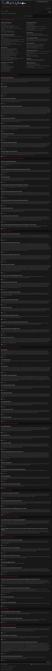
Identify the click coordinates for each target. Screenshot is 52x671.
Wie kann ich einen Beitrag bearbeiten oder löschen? (9, 49)
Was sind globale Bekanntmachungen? (7, 67)
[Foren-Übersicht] (17, 2)
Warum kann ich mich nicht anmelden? (7, 27)
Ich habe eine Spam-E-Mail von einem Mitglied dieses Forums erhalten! (37, 35)
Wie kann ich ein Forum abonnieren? (32, 55)
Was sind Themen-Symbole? (5, 71)
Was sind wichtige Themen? (5, 69)
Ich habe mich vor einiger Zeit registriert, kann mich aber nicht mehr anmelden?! (11, 29)
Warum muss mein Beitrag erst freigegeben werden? (9, 59)
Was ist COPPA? (3, 24)
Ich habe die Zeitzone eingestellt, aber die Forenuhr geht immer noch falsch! (12, 39)
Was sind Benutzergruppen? (31, 25)
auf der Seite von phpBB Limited (6, 630)
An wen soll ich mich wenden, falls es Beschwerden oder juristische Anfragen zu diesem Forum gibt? (38, 66)
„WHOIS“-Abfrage (30, 644)
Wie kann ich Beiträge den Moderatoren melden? (8, 57)
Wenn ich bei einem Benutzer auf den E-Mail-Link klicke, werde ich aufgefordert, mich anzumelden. (11, 45)
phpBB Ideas (3, 637)
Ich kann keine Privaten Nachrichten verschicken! (34, 33)
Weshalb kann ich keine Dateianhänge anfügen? (8, 55)
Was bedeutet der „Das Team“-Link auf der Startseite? (35, 30)
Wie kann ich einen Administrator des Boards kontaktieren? (36, 67)
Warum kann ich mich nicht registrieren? (7, 25)
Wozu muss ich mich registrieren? (6, 23)
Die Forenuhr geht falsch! (5, 38)
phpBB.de (44, 194)
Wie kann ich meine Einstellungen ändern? (7, 35)
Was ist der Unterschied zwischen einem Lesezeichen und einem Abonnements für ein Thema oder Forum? (39, 52)
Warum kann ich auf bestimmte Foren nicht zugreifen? (9, 54)
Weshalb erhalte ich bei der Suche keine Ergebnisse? (35, 45)
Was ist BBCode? (3, 63)
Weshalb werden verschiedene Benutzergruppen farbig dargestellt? (37, 28)
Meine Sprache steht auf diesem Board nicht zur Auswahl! (10, 40)
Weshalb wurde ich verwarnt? (5, 56)
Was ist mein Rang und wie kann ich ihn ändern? (8, 43)
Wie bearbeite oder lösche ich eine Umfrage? (8, 53)
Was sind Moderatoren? (30, 24)
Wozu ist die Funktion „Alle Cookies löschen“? (8, 32)
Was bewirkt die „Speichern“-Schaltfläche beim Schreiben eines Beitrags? (12, 58)
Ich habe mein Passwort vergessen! (6, 30)
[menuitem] (49, 8)
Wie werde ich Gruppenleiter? (31, 27)
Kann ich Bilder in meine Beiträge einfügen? (7, 66)
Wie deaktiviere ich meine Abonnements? (33, 56)
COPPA (9, 108)
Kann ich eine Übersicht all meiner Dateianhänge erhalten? (35, 60)
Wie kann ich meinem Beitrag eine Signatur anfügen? (9, 50)
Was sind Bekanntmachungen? (6, 68)
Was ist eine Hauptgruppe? (31, 29)
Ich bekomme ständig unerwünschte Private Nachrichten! (35, 34)
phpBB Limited (37, 194)
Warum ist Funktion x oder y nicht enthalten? (33, 64)
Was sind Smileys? (4, 65)
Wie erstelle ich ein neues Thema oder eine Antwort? (9, 48)
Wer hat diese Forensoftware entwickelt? (33, 63)
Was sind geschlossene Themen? (6, 70)
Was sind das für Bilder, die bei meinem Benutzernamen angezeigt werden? (12, 41)
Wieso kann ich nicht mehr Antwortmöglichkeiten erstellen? (10, 52)
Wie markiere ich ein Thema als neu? (6, 60)
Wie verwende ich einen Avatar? (6, 42)
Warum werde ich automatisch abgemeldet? (8, 31)
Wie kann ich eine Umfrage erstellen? (6, 51)
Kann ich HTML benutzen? (5, 64)
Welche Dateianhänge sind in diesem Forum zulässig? (35, 59)
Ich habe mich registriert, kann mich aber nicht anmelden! (10, 26)
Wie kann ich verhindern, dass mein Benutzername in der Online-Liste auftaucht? (12, 37)
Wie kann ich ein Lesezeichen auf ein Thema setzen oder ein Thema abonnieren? (37, 54)
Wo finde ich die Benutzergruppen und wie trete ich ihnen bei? (36, 26)
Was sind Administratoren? (31, 23)
